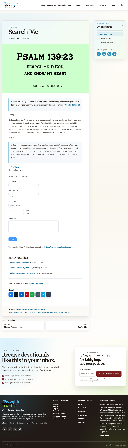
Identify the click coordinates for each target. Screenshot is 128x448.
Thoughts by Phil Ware (38, 309)
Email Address (13, 190)
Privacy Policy (108, 445)
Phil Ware (15, 167)
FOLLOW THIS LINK (35, 283)
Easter (80, 404)
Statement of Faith (23, 423)
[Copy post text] (43, 294)
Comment (12, 218)
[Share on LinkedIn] (21, 294)
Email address (85, 369)
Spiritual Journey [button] (64, 5)
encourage (23, 312)
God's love (37, 312)
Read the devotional (105, 34)
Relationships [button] (90, 5)
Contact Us (43, 423)
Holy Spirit (45, 312)
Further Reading (106, 38)
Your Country (13, 201)
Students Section (59, 413)
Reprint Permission (120, 445)
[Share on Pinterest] (27, 294)
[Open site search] (122, 5)
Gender (11, 211)
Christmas (81, 419)
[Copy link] (48, 294)
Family (55, 406)
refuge (61, 312)
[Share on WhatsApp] (32, 294)
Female (28, 213)
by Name (19, 262)
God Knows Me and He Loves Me (23, 273)
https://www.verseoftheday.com (58, 247)
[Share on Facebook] (10, 294)
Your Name (12, 181)
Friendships (57, 411)
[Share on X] (16, 294)
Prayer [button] (78, 5)
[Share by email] (38, 294)
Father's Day (82, 411)
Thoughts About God (13, 445)
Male (27, 210)
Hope (51, 312)
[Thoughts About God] (11, 5)
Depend (16, 312)
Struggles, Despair (59, 417)
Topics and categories (105, 42)
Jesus (56, 312)
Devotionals (51, 5)
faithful (30, 312)
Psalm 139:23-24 (73, 105)
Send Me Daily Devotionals (109, 374)
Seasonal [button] (103, 5)
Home (43, 5)
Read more (104, 436)
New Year (81, 422)
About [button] (113, 5)
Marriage (56, 404)
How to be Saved (59, 419)
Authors (35, 423)
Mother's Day (83, 408)
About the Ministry (8, 423)
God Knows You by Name (20, 268)
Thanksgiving (83, 415)
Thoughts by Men (23, 309)
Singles (55, 409)
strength (67, 312)
